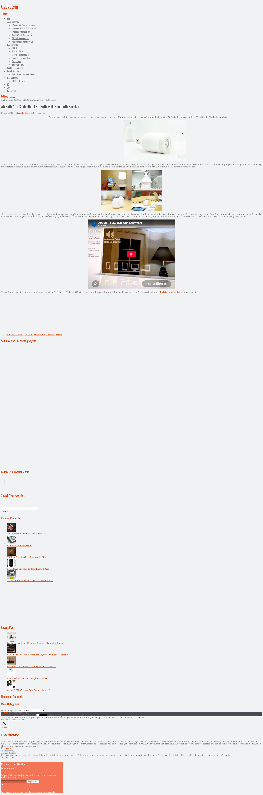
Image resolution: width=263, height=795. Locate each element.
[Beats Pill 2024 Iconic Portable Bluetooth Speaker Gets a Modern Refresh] (11, 664)
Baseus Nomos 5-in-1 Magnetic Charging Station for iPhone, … (36, 643)
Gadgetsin (9, 6)
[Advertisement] (24, 135)
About (9, 87)
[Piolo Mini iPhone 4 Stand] (11, 543)
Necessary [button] (6, 748)
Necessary (9, 751)
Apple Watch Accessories (22, 35)
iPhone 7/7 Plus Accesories (23, 25)
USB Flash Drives (19, 81)
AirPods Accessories (20, 38)
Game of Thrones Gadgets (23, 58)
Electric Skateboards (21, 54)
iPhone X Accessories (21, 31)
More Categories (9, 710)
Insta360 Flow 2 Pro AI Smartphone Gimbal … (28, 678)
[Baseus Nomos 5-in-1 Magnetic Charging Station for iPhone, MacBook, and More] (11, 641)
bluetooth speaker (14, 334)
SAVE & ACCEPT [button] (8, 757)
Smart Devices (13, 71)
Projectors (16, 61)
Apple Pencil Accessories (22, 41)
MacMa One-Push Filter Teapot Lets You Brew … (30, 580)
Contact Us (11, 91)
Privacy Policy (55, 715)
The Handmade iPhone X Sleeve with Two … (28, 534)
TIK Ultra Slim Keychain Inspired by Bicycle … (29, 557)
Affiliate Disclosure (85, 715)
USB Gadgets (12, 77)
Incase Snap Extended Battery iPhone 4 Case (28, 569)
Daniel (4, 113)
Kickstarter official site (171, 292)
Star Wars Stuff (18, 64)
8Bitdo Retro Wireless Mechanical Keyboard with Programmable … (39, 655)
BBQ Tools (16, 48)
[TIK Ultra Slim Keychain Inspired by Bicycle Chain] (11, 555)
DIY (8, 84)
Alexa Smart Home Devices (23, 74)
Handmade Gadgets (15, 68)
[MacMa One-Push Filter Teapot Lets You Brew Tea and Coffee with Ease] (11, 578)
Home (9, 18)
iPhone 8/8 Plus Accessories (24, 28)
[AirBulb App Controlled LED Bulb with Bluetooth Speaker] (155, 160)
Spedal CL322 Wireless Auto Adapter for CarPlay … (31, 690)
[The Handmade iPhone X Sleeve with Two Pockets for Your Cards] (11, 531)
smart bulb (39, 334)
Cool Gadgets (12, 45)
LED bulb (29, 334)
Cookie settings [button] (127, 717)
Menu (4, 14)
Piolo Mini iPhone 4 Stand (19, 545)
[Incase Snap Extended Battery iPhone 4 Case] (11, 567)
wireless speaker (54, 334)
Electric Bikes (18, 51)
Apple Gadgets (13, 22)
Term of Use (69, 715)
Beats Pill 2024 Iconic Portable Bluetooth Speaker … (31, 666)
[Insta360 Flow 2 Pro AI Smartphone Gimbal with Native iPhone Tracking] (11, 676)
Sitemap (5, 715)
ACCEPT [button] (141, 717)
